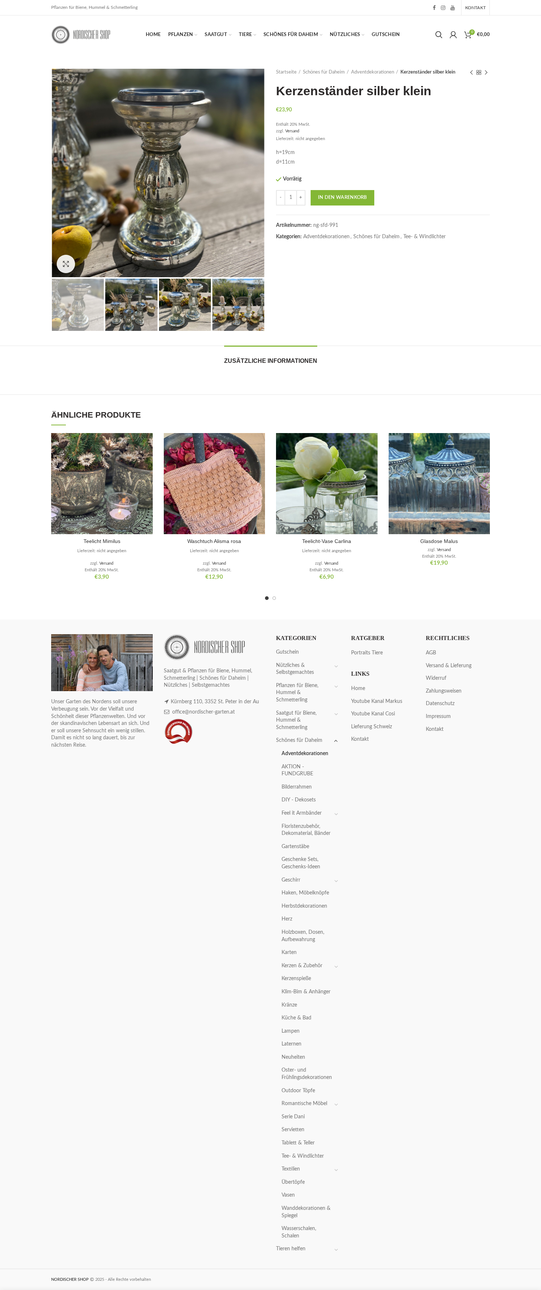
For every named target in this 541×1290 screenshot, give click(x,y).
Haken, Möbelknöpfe (305, 893)
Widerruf (436, 678)
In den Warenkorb (342, 197)
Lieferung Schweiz (371, 726)
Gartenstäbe (295, 846)
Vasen (288, 1195)
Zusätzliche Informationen (270, 361)
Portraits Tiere (367, 652)
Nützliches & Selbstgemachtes (295, 669)
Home (358, 688)
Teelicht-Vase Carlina (326, 541)
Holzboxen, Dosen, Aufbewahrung (303, 936)
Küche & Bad (296, 1018)
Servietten (293, 1129)
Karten (289, 952)
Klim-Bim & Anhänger (306, 991)
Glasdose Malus (439, 541)
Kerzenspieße (296, 978)
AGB (431, 652)
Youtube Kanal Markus (376, 701)
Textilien (291, 1169)
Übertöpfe (293, 1182)
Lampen (291, 1031)
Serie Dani (293, 1116)
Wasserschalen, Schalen (299, 1232)
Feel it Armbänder (302, 813)
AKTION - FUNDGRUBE (297, 770)
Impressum (438, 716)
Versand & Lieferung (448, 665)
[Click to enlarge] (66, 264)
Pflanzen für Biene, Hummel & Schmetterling (297, 693)
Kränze (289, 1005)
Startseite (286, 72)
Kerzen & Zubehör (302, 965)
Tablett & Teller (298, 1143)
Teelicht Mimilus (102, 541)
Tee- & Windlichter (424, 236)
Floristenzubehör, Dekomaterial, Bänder (306, 830)
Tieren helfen (290, 1248)
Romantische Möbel (304, 1103)
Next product (486, 72)
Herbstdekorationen (304, 906)
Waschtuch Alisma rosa (214, 541)
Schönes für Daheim (324, 72)
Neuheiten (293, 1057)
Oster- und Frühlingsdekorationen (307, 1074)
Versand (292, 131)
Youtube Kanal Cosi (373, 714)
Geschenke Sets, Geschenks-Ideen (301, 863)
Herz (287, 919)
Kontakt (360, 739)
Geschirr (291, 880)
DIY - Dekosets (299, 800)
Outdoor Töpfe (298, 1090)
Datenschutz (440, 703)
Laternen (291, 1044)
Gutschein (287, 652)
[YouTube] (452, 7)
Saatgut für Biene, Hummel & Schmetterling (296, 720)
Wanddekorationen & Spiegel (306, 1212)
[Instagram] (443, 7)
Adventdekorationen (372, 72)
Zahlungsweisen (444, 691)
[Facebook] (434, 7)
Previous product (471, 72)
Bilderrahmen (297, 787)
